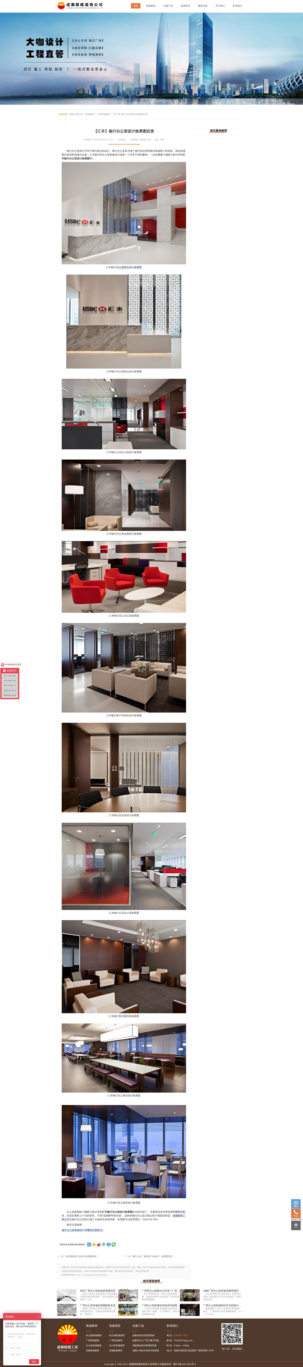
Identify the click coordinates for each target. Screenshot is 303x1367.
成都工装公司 (76, 114)
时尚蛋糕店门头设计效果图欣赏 (81, 1256)
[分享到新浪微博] (99, 1244)
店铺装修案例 (92, 1350)
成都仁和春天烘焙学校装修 (145, 1350)
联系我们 (237, 6)
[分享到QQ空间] (94, 1244)
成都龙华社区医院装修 (143, 1335)
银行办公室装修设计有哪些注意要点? (83, 1230)
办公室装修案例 (93, 1345)
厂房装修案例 (92, 1340)
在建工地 (168, 6)
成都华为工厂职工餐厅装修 (145, 1340)
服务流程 (203, 6)
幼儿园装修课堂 (117, 1335)
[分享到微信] (114, 1244)
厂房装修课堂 (103, 114)
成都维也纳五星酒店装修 (144, 1345)
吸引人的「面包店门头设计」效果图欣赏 (152, 1256)
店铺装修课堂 (115, 1350)
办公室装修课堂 (117, 1345)
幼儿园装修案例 (93, 1335)
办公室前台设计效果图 (129, 267)
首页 (135, 6)
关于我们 (220, 6)
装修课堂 (89, 114)
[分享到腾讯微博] (104, 1244)
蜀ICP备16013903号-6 (184, 1364)
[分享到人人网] (109, 1244)
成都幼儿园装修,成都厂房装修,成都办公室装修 (80, 5)
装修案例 (150, 6)
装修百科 (185, 6)
